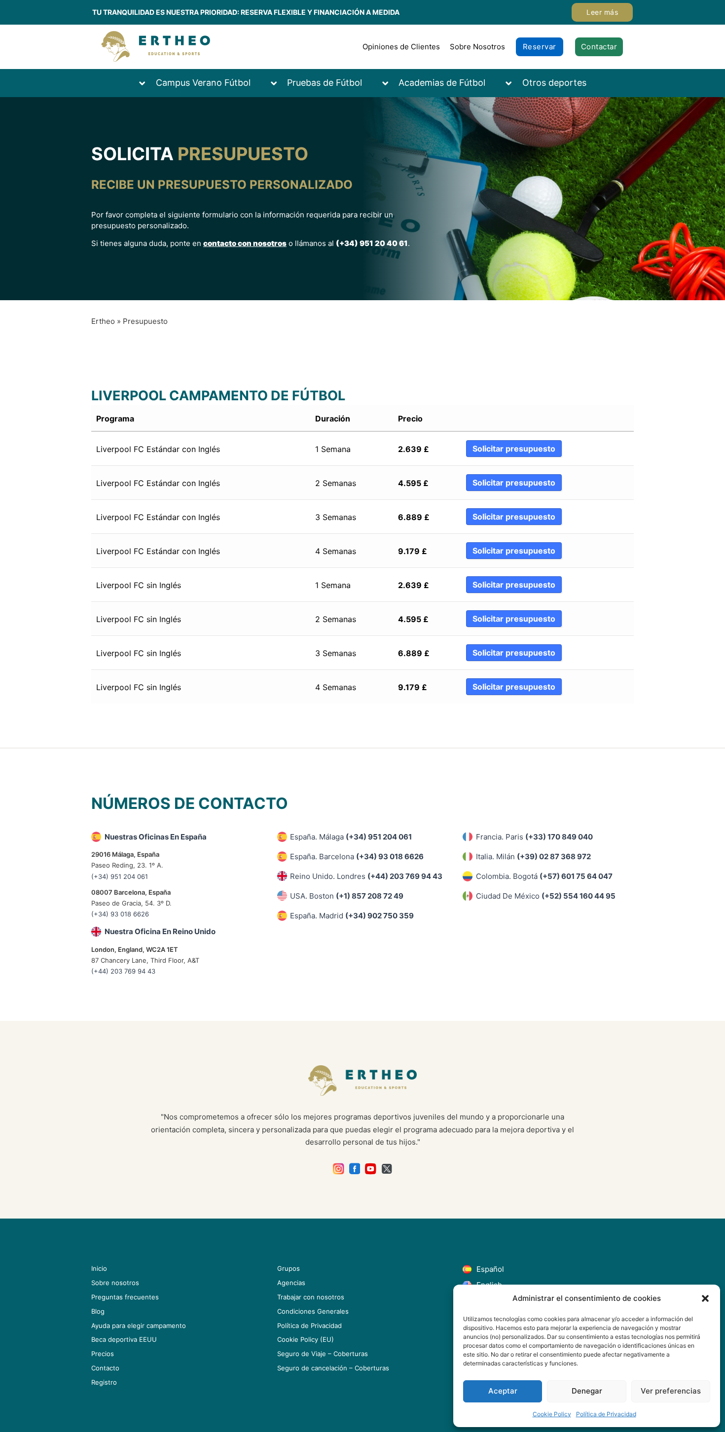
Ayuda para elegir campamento (138, 1325)
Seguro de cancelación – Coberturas (333, 1368)
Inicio (99, 1268)
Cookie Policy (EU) (305, 1339)
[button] (705, 1298)
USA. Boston (346, 896)
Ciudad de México (546, 896)
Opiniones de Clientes (401, 46)
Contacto (105, 1368)
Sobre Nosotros (477, 46)
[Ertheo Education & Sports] (155, 46)
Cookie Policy (552, 1414)
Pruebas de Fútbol (324, 82)
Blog (98, 1311)
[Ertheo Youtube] (370, 1169)
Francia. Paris (534, 836)
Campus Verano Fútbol (203, 82)
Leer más (602, 12)
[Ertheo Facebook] (355, 1169)
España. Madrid (352, 915)
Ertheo (103, 321)
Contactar (599, 46)
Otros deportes (554, 82)
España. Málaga (351, 836)
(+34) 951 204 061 (119, 876)
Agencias (291, 1283)
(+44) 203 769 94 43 (123, 971)
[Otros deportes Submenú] (513, 83)
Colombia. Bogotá (544, 876)
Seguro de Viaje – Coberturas (322, 1354)
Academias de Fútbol (442, 82)
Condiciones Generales (313, 1311)
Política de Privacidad (606, 1414)
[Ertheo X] (387, 1169)
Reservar (539, 46)
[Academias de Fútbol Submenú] (390, 83)
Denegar (587, 1391)
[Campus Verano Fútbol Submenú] (147, 83)
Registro (104, 1382)
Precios (102, 1354)
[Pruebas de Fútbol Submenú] (278, 83)
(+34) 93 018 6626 (120, 914)
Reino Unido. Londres (366, 876)
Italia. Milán (533, 856)
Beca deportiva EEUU (124, 1339)
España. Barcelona (357, 856)
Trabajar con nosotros (310, 1297)
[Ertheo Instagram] (338, 1169)
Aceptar (502, 1391)
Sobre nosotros (115, 1283)
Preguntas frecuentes (125, 1297)
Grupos (288, 1268)
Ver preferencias (671, 1391)
